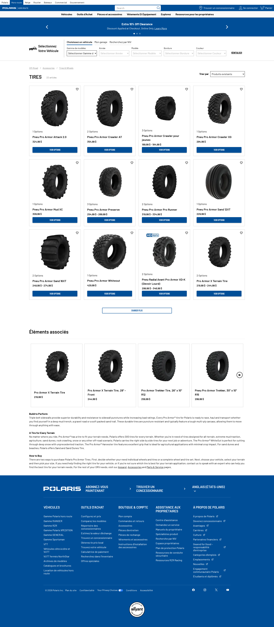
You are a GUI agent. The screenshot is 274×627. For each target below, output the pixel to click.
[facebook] (193, 590)
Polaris (5, 2)
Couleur (200, 48)
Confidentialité (87, 590)
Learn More (160, 28)
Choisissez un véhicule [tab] (79, 41)
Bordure (168, 48)
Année (102, 48)
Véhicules (66, 14)
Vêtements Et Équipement (141, 14)
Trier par (204, 73)
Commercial (61, 2)
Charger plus (137, 310)
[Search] (157, 8)
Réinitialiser (236, 52)
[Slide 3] (139, 33)
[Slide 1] (134, 33)
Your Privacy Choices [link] (107, 590)
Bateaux (48, 2)
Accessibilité (146, 590)
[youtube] (227, 590)
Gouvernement (77, 2)
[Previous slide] (46, 26)
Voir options (55, 149)
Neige (27, 2)
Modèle (134, 48)
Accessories (135, 467)
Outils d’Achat (84, 14)
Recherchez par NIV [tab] (120, 41)
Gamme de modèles (76, 48)
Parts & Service (155, 467)
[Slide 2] (137, 33)
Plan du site (70, 590)
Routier (37, 2)
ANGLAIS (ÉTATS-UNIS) (208, 487)
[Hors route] (17, 8)
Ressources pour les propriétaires (195, 14)
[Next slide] (227, 26)
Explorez (166, 14)
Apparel (122, 467)
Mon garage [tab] (101, 41)
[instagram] (205, 590)
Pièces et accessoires (109, 14)
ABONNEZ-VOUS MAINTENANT (97, 488)
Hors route (16, 2)
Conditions (131, 590)
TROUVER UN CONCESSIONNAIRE (149, 488)
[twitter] (216, 590)
